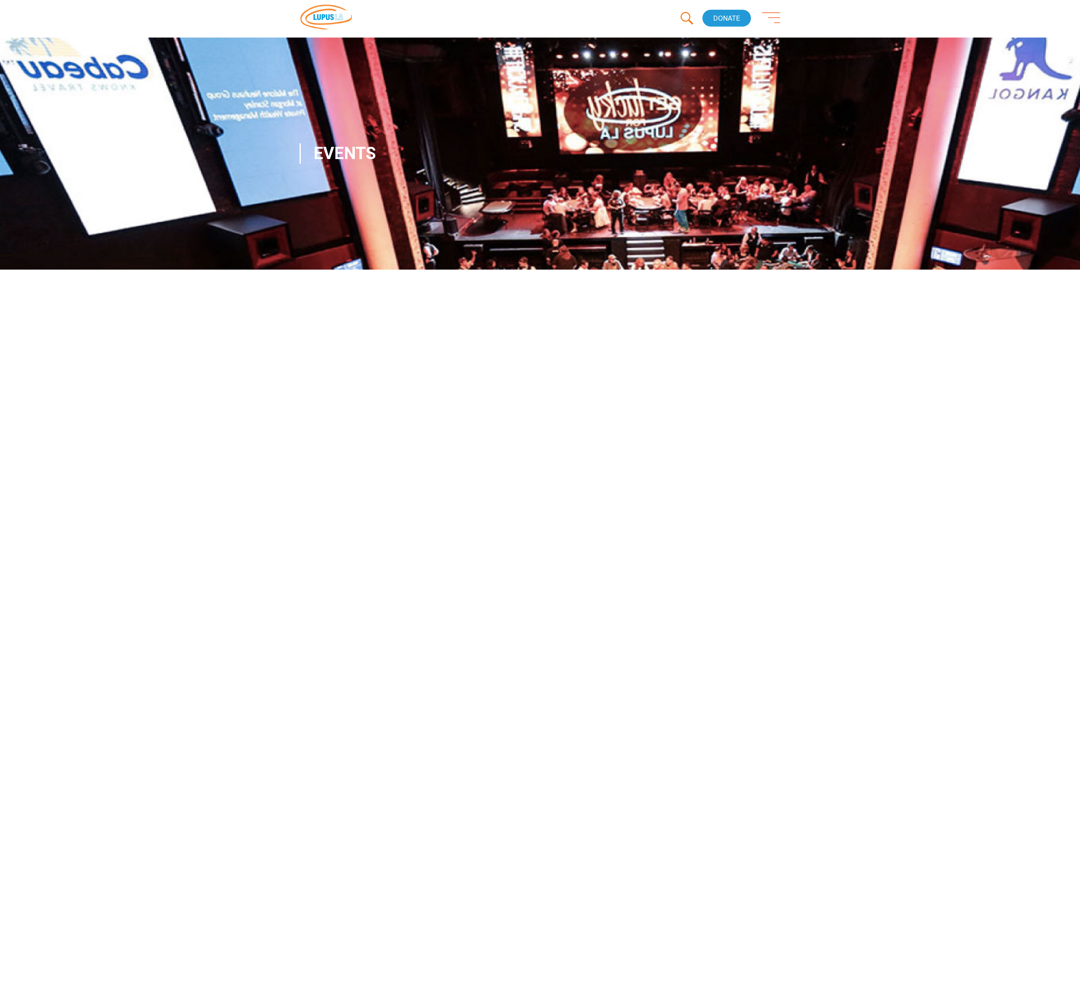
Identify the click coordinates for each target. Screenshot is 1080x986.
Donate (726, 18)
